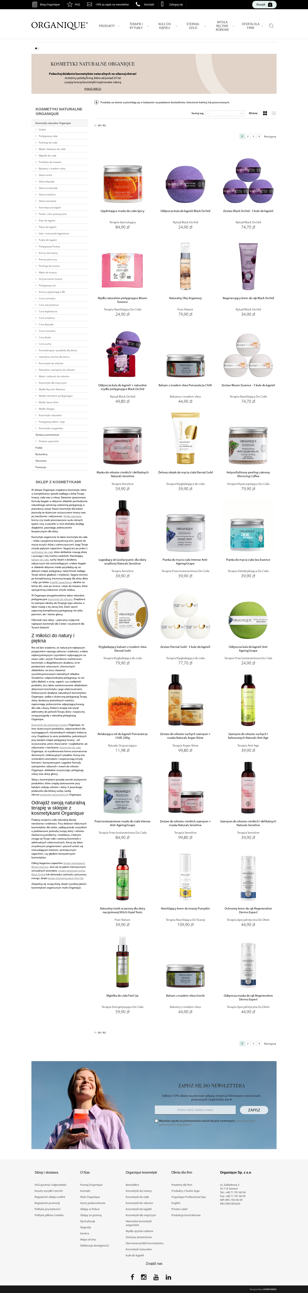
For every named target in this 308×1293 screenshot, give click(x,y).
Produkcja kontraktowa (186, 1215)
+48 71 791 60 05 (235, 1196)
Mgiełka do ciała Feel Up (122, 995)
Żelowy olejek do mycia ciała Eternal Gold (185, 472)
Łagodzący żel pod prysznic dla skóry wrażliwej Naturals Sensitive (122, 561)
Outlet (42, 129)
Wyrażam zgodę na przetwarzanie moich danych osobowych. (207, 1122)
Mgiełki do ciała (47, 155)
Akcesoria (40, 460)
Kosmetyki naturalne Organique (53, 123)
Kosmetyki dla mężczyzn (52, 382)
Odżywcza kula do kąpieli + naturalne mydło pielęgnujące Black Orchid (122, 387)
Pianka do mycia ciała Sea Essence (248, 560)
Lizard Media (270, 1289)
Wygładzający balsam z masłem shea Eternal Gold (122, 648)
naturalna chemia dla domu (54, 356)
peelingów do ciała (42, 552)
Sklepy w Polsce (90, 1209)
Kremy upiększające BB (51, 291)
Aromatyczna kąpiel (49, 207)
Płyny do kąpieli (47, 227)
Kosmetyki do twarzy (139, 1191)
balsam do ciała (40, 559)
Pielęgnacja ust (47, 285)
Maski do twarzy (47, 272)
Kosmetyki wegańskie (50, 428)
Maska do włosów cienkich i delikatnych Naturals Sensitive (123, 474)
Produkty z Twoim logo (185, 1191)
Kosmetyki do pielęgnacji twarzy (49, 724)
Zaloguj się (176, 4)
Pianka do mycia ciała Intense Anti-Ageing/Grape (185, 561)
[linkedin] (168, 1278)
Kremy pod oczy (47, 259)
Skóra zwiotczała (47, 188)
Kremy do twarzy (48, 252)
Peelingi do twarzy (49, 265)
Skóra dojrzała (46, 181)
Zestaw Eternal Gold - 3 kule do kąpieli (185, 647)
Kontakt (149, 4)
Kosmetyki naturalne (50, 415)
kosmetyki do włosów (60, 599)
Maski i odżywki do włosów (53, 376)
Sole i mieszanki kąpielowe (53, 233)
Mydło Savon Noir (48, 402)
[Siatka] (264, 113)
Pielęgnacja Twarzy (49, 246)
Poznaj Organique (91, 1185)
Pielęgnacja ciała (47, 136)
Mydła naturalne (72, 516)
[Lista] (273, 113)
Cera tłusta (44, 337)
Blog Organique (50, 4)
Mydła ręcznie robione (139, 1231)
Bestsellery (41, 454)
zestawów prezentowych (54, 794)
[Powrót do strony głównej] (37, 48)
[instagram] (143, 1278)
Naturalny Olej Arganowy (185, 298)
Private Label (179, 1209)
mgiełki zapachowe (61, 582)
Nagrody (85, 1227)
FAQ (77, 4)
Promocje (40, 467)
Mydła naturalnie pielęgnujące (55, 395)
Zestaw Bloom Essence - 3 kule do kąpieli (248, 385)
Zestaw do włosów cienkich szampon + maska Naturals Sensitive (185, 823)
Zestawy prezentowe (47, 434)
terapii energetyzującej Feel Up (65, 878)
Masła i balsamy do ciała (51, 149)
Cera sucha (44, 343)
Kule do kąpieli (46, 220)
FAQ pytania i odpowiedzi (50, 1185)
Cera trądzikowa (47, 311)
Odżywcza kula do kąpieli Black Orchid (185, 211)
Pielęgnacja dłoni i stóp (51, 421)
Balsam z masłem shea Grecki (185, 995)
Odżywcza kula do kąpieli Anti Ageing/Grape (248, 648)
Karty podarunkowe (92, 1203)
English (175, 1203)
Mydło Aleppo (46, 408)
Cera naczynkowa (48, 304)
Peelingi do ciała (47, 142)
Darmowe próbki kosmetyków (144, 1243)
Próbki (39, 447)
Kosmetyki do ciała (70, 747)
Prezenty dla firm (181, 1185)
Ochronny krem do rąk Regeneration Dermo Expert (248, 910)
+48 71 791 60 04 (235, 1192)
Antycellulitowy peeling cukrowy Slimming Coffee (248, 474)
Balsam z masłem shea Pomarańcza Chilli (185, 385)
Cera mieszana (46, 330)
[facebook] (132, 1278)
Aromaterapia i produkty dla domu (57, 350)
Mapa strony (88, 1239)
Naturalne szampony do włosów (56, 369)
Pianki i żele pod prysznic (52, 214)
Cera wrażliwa (46, 317)
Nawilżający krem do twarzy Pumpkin (185, 908)
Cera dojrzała (45, 324)
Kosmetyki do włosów (50, 363)
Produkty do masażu (50, 162)
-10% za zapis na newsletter (112, 4)
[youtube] (156, 1278)
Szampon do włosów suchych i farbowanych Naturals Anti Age (248, 736)
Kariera (84, 1233)
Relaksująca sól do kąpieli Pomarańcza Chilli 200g (123, 736)
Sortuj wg (198, 113)
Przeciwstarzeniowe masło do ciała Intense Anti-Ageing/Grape (122, 823)
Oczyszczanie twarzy (50, 278)
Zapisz (254, 1109)
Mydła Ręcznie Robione (51, 389)
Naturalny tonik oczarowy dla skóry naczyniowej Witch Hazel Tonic (122, 910)
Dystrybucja (87, 1221)
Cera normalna (46, 298)
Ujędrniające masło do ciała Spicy (122, 211)
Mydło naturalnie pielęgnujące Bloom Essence (122, 300)
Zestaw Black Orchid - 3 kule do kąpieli (248, 211)
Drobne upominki (48, 441)
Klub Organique (90, 1197)
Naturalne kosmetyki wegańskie (139, 1223)
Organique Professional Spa (188, 1197)
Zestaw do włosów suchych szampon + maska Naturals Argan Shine (185, 736)
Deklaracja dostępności (94, 1245)
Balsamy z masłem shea (51, 168)
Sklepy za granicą (91, 1215)
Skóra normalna (47, 201)
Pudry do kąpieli (47, 240)
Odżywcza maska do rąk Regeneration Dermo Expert (248, 997)
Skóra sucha (45, 175)
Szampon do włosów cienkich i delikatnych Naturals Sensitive (248, 823)
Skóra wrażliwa (47, 194)
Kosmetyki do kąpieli (138, 1209)
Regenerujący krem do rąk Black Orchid (248, 298)
